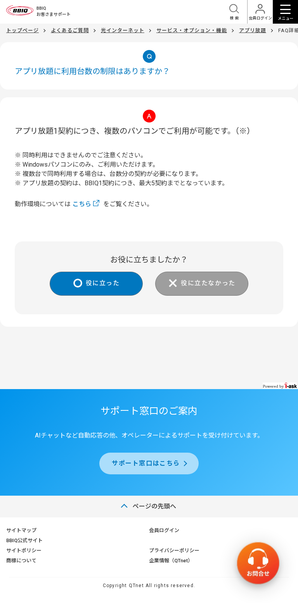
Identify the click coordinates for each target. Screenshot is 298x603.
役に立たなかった (208, 283)
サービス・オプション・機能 (191, 30)
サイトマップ (21, 530)
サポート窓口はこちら (146, 463)
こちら (82, 204)
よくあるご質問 (70, 30)
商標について (21, 560)
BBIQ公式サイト (24, 540)
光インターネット (122, 30)
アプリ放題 (252, 30)
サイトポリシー (24, 550)
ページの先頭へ (154, 506)
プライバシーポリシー (174, 550)
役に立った (103, 283)
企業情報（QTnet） (171, 560)
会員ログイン (164, 530)
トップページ (22, 30)
